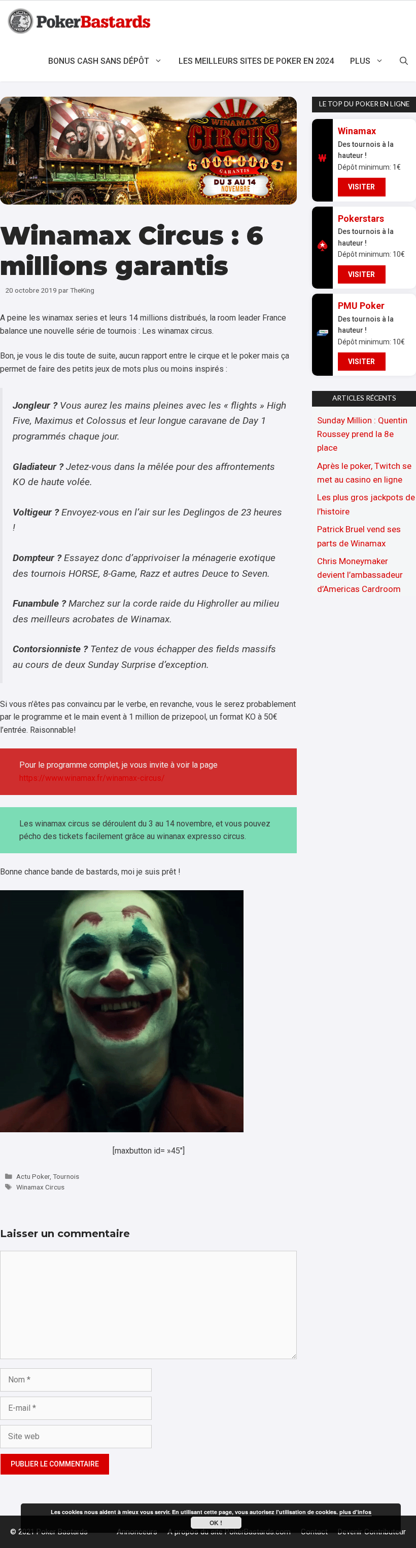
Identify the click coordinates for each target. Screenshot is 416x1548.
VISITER (361, 187)
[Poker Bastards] (80, 21)
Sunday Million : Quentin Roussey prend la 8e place (362, 434)
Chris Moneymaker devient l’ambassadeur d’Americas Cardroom (360, 574)
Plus (360, 61)
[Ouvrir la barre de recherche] (404, 61)
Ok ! (216, 1522)
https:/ (30, 778)
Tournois (66, 1176)
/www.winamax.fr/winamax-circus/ (103, 778)
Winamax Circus (40, 1187)
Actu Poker (33, 1176)
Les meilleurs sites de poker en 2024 (256, 61)
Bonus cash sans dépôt (98, 61)
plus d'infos (355, 1512)
